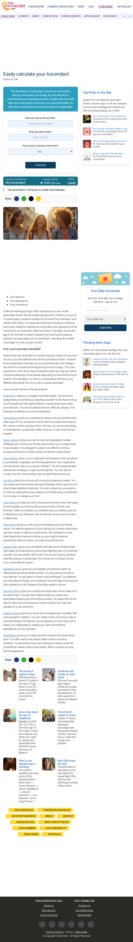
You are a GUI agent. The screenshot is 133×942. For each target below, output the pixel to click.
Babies (35, 16)
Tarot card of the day (56, 822)
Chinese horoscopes (61, 7)
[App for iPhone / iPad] (81, 924)
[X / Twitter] (52, 924)
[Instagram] (62, 924)
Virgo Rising (9, 503)
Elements (23, 16)
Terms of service (48, 915)
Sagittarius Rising (12, 569)
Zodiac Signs (8, 16)
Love (91, 7)
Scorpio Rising (10, 547)
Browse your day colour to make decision (109, 386)
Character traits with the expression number (110, 361)
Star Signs (105, 7)
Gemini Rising (10, 440)
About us (49, 906)
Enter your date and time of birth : (40, 118)
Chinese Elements (71, 16)
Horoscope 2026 (25, 822)
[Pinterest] (71, 924)
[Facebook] (16, 198)
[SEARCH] (130, 16)
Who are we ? (49, 910)
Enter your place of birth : (40, 132)
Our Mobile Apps (84, 910)
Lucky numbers (26, 828)
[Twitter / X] (31, 198)
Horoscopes (36, 7)
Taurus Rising (10, 418)
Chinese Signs (50, 16)
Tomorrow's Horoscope (56, 810)
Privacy (69, 932)
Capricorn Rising (12, 591)
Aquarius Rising (11, 613)
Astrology (124, 7)
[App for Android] (91, 924)
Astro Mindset (92, 16)
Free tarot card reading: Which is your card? (108, 399)
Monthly (68, 816)
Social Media (84, 915)
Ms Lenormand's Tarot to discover (110, 119)
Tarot (81, 7)
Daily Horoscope (24, 810)
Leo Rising (8, 480)
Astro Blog (54, 834)
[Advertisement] (66, 43)
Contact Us (84, 906)
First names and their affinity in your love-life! (110, 131)
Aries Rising (9, 396)
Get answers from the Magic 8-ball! (110, 374)
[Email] (38, 198)
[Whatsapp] (24, 198)
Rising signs (109, 16)
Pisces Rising (10, 635)
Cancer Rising (10, 458)
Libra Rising (9, 525)
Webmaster (81, 932)
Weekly (49, 816)
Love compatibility (55, 828)
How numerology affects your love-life (110, 143)
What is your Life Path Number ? (108, 156)
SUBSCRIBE (105, 328)
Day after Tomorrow (23, 816)
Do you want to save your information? (41, 145)
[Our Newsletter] (125, 16)
